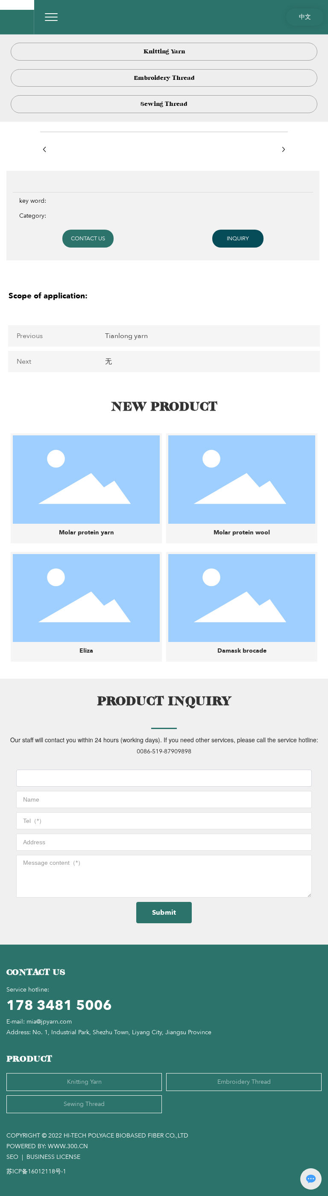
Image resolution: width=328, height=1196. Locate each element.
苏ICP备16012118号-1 (36, 1171)
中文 (305, 17)
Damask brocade (241, 651)
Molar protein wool (242, 532)
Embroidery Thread (164, 78)
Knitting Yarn (164, 51)
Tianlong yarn (126, 336)
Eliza (86, 651)
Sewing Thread (164, 104)
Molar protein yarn (86, 532)
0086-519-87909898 (164, 751)
